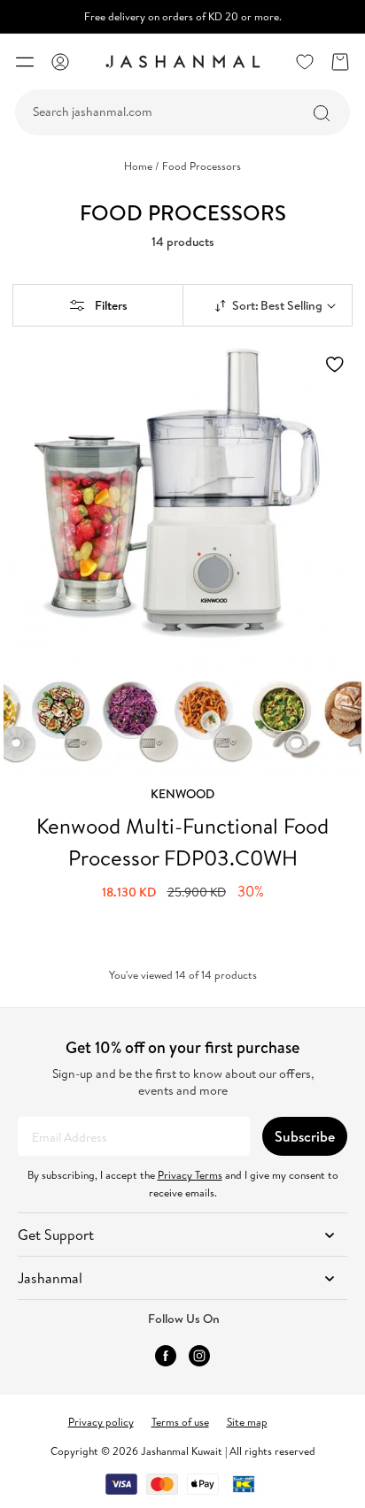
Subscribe (305, 1136)
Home (141, 166)
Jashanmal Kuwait (181, 1450)
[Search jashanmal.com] (321, 113)
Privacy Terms (190, 1174)
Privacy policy (101, 1421)
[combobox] (182, 112)
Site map (247, 1421)
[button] (24, 62)
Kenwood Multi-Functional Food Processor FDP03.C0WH (182, 842)
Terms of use (180, 1421)
